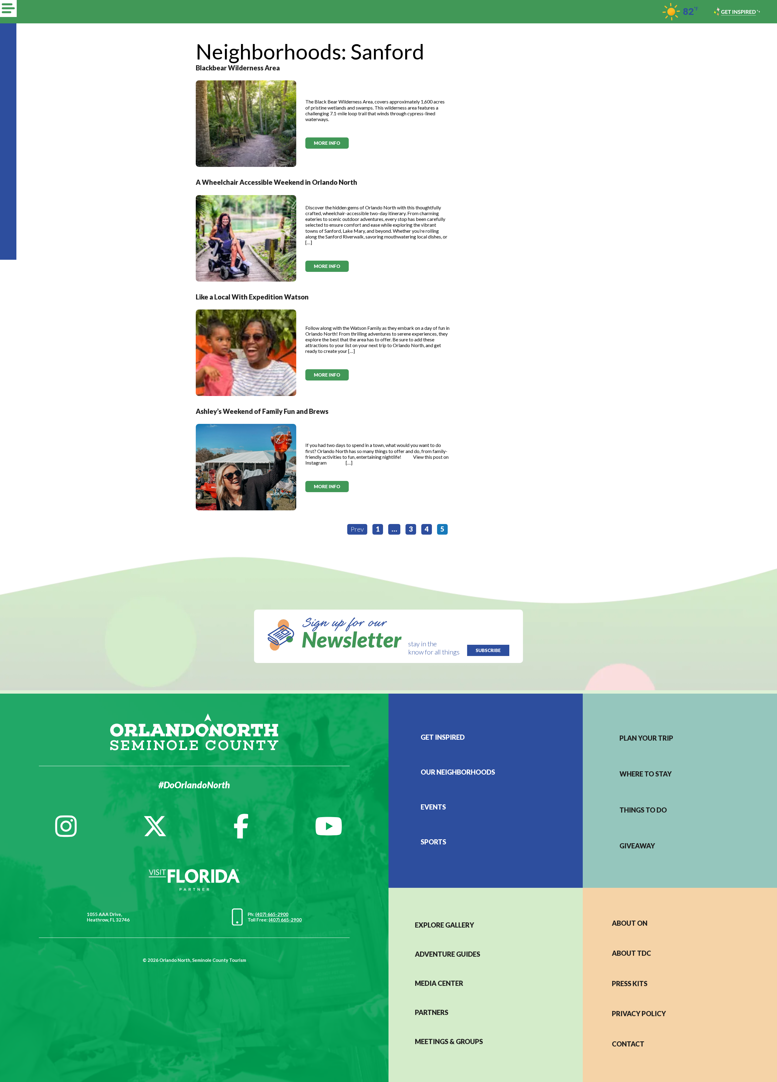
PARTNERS (431, 1012)
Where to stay (645, 774)
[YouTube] (328, 826)
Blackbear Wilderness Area (238, 68)
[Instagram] (66, 826)
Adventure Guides (447, 954)
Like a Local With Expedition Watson (252, 297)
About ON (629, 923)
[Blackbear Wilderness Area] (246, 123)
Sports (433, 842)
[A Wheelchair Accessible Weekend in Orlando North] (246, 237)
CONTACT (628, 1044)
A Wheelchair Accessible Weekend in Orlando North (276, 182)
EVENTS (433, 807)
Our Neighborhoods (458, 772)
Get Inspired (443, 737)
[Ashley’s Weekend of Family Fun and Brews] (246, 466)
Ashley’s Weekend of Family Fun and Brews (262, 411)
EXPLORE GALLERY (444, 925)
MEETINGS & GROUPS (449, 1041)
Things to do (643, 810)
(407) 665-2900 (271, 914)
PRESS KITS (629, 983)
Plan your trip (646, 738)
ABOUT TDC (631, 953)
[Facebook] (241, 826)
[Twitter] (155, 826)
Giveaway (637, 846)
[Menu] (8, 8)
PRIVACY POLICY (639, 1013)
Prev (357, 529)
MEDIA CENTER (439, 983)
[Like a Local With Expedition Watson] (246, 352)
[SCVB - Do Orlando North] (194, 731)
